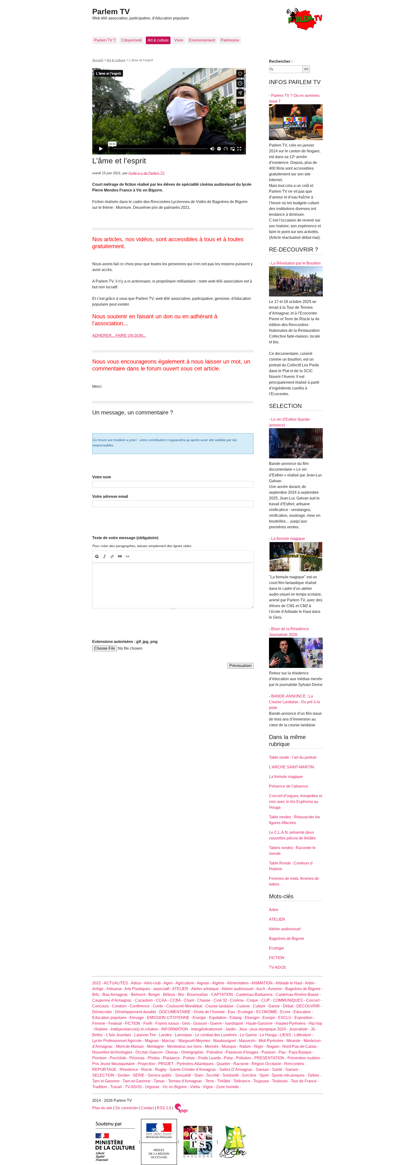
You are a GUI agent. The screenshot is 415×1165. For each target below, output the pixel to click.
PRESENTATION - (270, 1058)
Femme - (100, 1023)
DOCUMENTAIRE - (176, 1012)
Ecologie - (247, 1012)
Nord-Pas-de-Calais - (300, 1046)
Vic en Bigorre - (176, 1087)
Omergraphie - (194, 1052)
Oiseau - (173, 1052)
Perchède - (119, 1058)
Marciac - (170, 1041)
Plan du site (102, 1108)
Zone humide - (228, 1087)
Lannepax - (185, 1035)
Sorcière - (250, 1075)
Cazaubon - (145, 1000)
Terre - (211, 1081)
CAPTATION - (223, 994)
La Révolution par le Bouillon (296, 263)
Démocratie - (103, 1012)
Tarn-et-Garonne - (138, 1081)
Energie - (201, 1018)
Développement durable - (137, 1012)
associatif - (162, 989)
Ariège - (99, 989)
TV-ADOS (277, 967)
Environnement (202, 40)
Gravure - (201, 1023)
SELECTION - (104, 1075)
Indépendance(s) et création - (136, 1029)
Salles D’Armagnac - (238, 1069)
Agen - (170, 983)
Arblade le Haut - (290, 983)
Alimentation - (239, 983)
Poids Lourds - (211, 1058)
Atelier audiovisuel (285, 929)
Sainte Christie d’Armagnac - (195, 1069)
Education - (303, 1012)
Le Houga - (270, 1035)
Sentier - (125, 1075)
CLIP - (267, 1000)
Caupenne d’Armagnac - (113, 1000)
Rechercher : (281, 61)
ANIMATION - (263, 983)
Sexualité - (184, 1075)
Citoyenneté (131, 40)
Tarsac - (161, 1081)
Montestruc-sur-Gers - (186, 1046)
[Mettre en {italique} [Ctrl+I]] (104, 557)
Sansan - (264, 1069)
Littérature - (303, 1035)
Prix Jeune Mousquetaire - (115, 1064)
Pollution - (245, 1058)
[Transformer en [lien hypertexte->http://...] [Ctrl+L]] (112, 557)
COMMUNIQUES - (289, 1000)
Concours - (102, 1006)
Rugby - (162, 1069)
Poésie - (190, 1058)
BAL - (97, 994)
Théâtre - (225, 1081)
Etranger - (253, 1018)
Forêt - (149, 1023)
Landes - (167, 1035)
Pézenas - (138, 1058)
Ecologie (276, 948)
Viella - (196, 1087)
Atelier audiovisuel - (239, 989)
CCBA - (177, 1000)
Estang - (237, 1018)
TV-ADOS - (135, 1087)
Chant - (190, 1000)
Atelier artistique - (206, 989)
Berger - (155, 994)
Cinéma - (238, 1000)
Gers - (187, 1023)
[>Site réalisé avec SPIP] (181, 1108)
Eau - (233, 1012)
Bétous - (170, 994)
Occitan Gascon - (150, 1052)
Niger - (260, 1046)
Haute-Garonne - (261, 1023)
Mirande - (295, 1041)
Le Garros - (250, 1035)
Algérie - (219, 983)
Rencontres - (295, 1064)
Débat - (289, 1006)
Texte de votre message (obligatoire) (125, 538)
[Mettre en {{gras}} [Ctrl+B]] (96, 557)
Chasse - (205, 1000)
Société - (214, 1075)
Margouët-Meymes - (195, 1041)
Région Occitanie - (268, 1064)
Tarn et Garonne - (107, 1081)
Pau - (284, 1052)
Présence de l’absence (288, 786)
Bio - (182, 994)
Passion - (270, 1052)
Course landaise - (221, 1006)
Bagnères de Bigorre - (304, 989)
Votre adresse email (110, 496)
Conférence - (141, 1006)
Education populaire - (111, 1018)
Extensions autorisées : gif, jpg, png (125, 642)
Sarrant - (292, 1069)
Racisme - (242, 1064)
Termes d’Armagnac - (186, 1081)
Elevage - (138, 1018)
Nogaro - (274, 1046)
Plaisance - (173, 1058)
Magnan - (153, 1041)
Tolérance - (243, 1081)
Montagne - (157, 1046)
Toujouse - (262, 1081)
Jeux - (244, 1029)
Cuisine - (245, 1006)
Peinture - (101, 1058)
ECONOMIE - (268, 1012)
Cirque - (254, 1000)
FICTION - (134, 1023)
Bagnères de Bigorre (286, 939)
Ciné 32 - (222, 1000)
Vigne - (209, 1087)
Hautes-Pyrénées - (292, 1023)
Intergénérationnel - (208, 1029)
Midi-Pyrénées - (273, 1041)
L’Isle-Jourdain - (120, 1035)
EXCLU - (286, 1018)
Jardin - (232, 1029)
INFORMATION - (176, 1029)
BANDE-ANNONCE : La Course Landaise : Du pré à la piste (294, 702)
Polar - (230, 1058)
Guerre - (217, 1023)
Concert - (314, 1000)
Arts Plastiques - (138, 989)
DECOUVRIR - (309, 1006)
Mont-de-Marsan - (131, 1046)
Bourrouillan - (199, 994)
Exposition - (304, 1018)
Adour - (137, 983)
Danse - (276, 1006)
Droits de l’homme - (211, 1012)
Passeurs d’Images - (244, 1052)
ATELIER (277, 919)
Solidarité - (232, 1075)
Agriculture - (186, 983)
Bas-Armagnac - (117, 994)
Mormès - (213, 1046)
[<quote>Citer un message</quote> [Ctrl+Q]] (120, 557)
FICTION (276, 958)
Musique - (230, 1046)
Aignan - (204, 983)
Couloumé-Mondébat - (185, 1006)
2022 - (98, 983)
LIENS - (287, 1035)
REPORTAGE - (106, 1069)
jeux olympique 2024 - (269, 1029)
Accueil (97, 60)
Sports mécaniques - (290, 1075)
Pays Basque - (301, 1052)
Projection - (148, 1064)
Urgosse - (154, 1087)
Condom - (121, 1006)
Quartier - (225, 1064)
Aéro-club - (154, 983)
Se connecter (126, 1108)
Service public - (161, 1075)
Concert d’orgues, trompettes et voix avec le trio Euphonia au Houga (295, 801)
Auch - (262, 989)
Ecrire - (286, 1012)
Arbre (273, 910)
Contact (147, 1108)
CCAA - (163, 1000)
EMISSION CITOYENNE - (170, 1018)
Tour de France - (305, 1081)
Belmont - (139, 994)
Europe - (270, 1018)
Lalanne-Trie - (146, 1035)
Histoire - (102, 1029)
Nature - (246, 1046)
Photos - (155, 1058)
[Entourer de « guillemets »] (127, 557)
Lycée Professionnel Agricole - (118, 1041)
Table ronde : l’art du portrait (292, 757)
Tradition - (101, 1087)
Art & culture (158, 40)
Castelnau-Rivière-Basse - (298, 994)
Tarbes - (314, 1075)
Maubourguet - (226, 1041)
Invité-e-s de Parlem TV (146, 173)
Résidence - (130, 1069)
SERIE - (140, 1075)
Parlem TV (111, 11)
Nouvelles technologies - (113, 1052)
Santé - (278, 1069)
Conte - (159, 1006)
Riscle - (148, 1069)
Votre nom (101, 477)
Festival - (116, 1023)
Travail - (117, 1087)
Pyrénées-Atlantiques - (197, 1064)
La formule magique (288, 538)
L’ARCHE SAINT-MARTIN (291, 767)
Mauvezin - (249, 1041)
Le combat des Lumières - (217, 1035)
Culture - (261, 1006)
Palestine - (216, 1052)
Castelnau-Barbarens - (256, 994)
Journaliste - (300, 1029)
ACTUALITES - (117, 983)
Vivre (178, 40)
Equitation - (219, 1018)
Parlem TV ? (105, 40)
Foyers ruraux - (168, 1023)
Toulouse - (281, 1081)
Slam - (200, 1075)
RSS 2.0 (164, 1108)
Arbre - (311, 983)
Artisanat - (115, 989)
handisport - (235, 1023)
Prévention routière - (304, 1058)
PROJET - (167, 1064)
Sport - (265, 1075)
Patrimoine (230, 40)
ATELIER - (181, 989)
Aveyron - (276, 989)
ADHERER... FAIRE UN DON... (119, 335)
